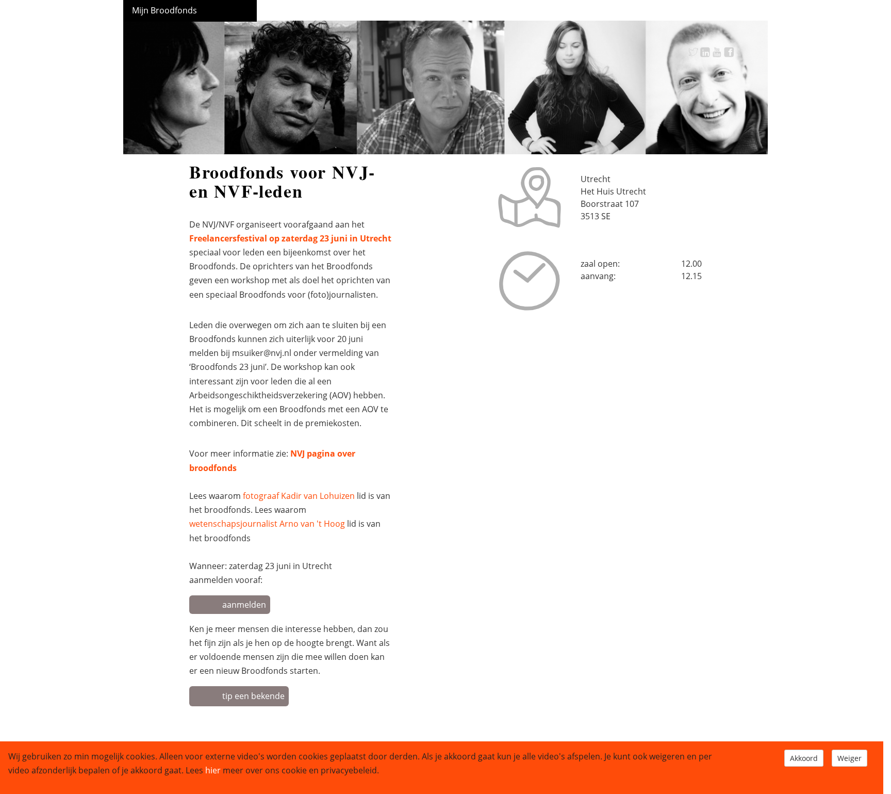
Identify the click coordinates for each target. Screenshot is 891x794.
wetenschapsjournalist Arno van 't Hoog (267, 523)
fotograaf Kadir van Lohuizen (299, 495)
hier (213, 770)
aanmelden (244, 604)
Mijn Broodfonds (164, 10)
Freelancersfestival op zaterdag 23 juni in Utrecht (290, 238)
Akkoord (804, 758)
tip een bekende (253, 696)
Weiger (849, 758)
